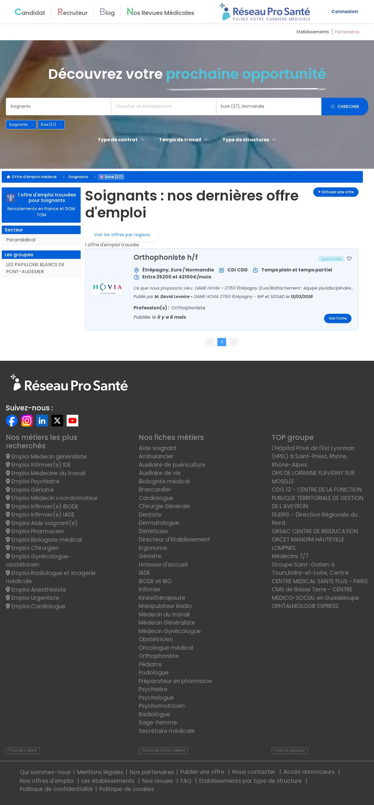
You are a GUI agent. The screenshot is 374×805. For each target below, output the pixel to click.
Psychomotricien (162, 706)
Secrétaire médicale (167, 731)
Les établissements (109, 781)
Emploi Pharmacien (37, 531)
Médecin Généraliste (167, 623)
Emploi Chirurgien (34, 548)
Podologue (154, 673)
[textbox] (58, 106)
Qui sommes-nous (45, 772)
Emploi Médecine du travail (47, 473)
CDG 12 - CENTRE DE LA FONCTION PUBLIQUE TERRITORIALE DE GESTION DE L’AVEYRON (317, 498)
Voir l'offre (338, 318)
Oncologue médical (166, 648)
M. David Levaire (173, 296)
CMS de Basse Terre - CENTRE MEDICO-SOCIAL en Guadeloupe (315, 594)
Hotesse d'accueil (163, 565)
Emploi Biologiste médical (46, 540)
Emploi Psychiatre (35, 481)
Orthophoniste (159, 656)
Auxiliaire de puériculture (172, 465)
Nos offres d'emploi (47, 781)
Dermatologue (159, 523)
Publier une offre (203, 772)
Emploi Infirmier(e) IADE (42, 515)
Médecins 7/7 (290, 556)
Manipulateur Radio (165, 606)
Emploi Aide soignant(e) (44, 523)
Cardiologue (156, 498)
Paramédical (20, 239)
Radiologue (154, 714)
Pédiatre (150, 664)
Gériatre (150, 556)
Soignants (78, 177)
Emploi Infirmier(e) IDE (40, 465)
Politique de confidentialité (56, 789)
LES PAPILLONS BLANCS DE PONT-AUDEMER (35, 268)
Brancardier (155, 490)
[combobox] (58, 106)
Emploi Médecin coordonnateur (54, 498)
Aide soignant (158, 448)
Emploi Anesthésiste (38, 590)
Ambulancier (156, 456)
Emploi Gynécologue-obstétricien (38, 561)
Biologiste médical (164, 481)
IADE (144, 573)
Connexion (344, 11)
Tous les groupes (289, 750)
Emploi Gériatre (32, 490)
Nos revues (158, 781)
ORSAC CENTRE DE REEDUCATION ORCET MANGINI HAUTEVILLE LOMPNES (315, 539)
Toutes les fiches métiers (163, 750)
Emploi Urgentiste (34, 598)
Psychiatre (153, 689)
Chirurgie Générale (164, 506)
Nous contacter (254, 772)
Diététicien (153, 531)
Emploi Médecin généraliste (48, 457)
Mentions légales (100, 772)
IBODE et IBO (155, 581)
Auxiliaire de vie (160, 473)
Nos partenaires (152, 772)
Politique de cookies (126, 789)
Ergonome (153, 548)
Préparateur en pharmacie (175, 681)
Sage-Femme (158, 722)
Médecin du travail (165, 614)
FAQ (187, 781)
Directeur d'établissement (174, 539)
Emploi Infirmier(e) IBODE (44, 506)
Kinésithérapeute (162, 598)
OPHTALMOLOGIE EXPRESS (305, 606)
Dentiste (150, 515)
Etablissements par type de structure (251, 781)
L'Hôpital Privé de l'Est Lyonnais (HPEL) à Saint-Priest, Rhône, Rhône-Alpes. (313, 456)
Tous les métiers (22, 750)
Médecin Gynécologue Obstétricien (170, 635)
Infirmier (150, 589)
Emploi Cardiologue (37, 606)
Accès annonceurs (309, 772)
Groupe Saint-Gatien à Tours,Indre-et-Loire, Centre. (311, 569)
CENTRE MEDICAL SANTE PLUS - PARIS (320, 581)
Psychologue (156, 698)
